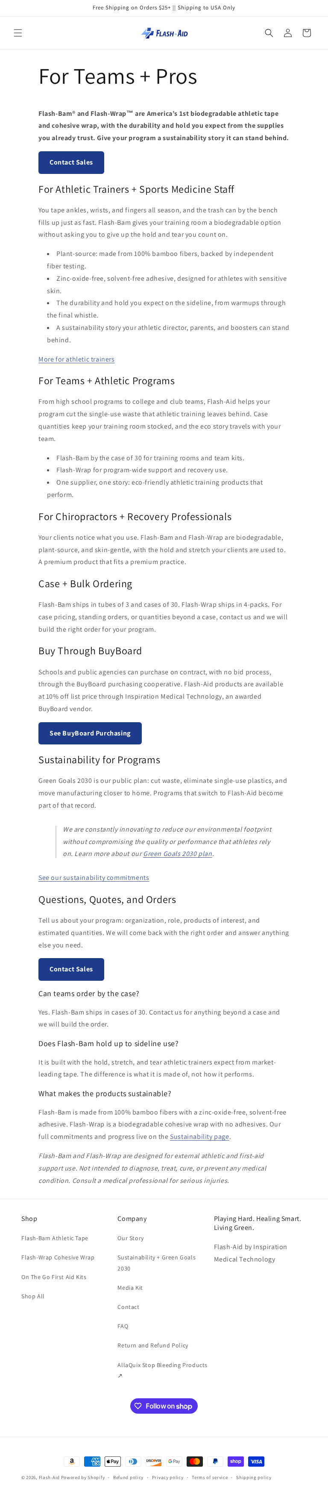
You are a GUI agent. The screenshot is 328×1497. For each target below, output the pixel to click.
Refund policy (128, 1477)
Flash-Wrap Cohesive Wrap (57, 1257)
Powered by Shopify (83, 1477)
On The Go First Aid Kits (53, 1277)
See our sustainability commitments (93, 877)
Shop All (33, 1296)
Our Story (130, 1238)
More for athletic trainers (76, 359)
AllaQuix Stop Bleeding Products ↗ (162, 1370)
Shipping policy (254, 1477)
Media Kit (130, 1287)
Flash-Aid (49, 1477)
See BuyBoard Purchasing (90, 733)
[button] (18, 33)
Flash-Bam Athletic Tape (54, 1238)
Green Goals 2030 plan (177, 853)
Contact (128, 1307)
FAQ (122, 1326)
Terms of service (210, 1477)
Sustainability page (199, 1136)
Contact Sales (71, 162)
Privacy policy (168, 1477)
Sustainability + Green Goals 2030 (156, 1262)
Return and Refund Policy (152, 1345)
